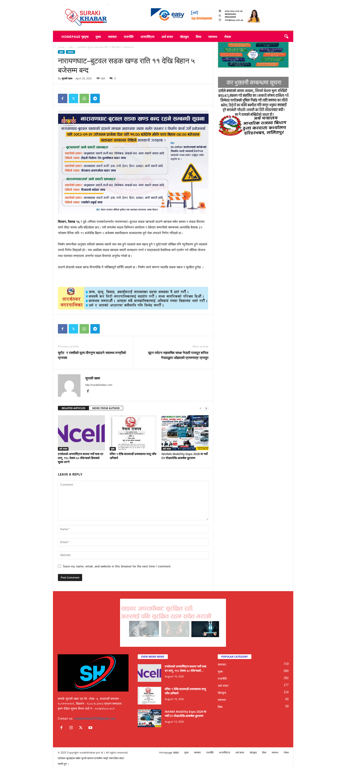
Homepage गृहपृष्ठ (75, 36)
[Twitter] (73, 98)
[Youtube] (91, 728)
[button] (286, 37)
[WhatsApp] (84, 98)
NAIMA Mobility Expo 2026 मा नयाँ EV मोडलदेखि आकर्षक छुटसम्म (184, 456)
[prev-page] (200, 408)
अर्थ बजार (167, 36)
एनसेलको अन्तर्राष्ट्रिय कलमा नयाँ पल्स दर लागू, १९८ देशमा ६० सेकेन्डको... (185, 668)
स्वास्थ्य (212, 36)
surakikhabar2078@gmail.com (95, 718)
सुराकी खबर (67, 78)
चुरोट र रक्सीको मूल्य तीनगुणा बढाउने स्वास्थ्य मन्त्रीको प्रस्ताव (92, 355)
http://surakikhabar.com (98, 384)
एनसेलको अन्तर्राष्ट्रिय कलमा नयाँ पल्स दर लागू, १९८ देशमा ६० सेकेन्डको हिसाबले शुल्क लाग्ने (80, 458)
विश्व (198, 36)
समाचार (112, 36)
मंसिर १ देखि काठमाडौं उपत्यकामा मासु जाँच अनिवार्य (133, 456)
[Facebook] (62, 98)
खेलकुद (184, 36)
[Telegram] (95, 98)
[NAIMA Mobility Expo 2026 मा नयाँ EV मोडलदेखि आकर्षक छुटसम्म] (185, 433)
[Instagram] (72, 728)
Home (61, 47)
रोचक (227, 36)
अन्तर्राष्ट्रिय (147, 36)
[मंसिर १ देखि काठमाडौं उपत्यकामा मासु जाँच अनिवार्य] (133, 433)
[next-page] (206, 408)
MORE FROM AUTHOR (106, 408)
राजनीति (128, 36)
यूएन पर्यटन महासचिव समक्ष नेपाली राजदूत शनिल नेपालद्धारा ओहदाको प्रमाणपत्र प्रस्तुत (178, 355)
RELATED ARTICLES (73, 408)
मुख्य (98, 36)
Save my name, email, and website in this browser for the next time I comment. (117, 566)
